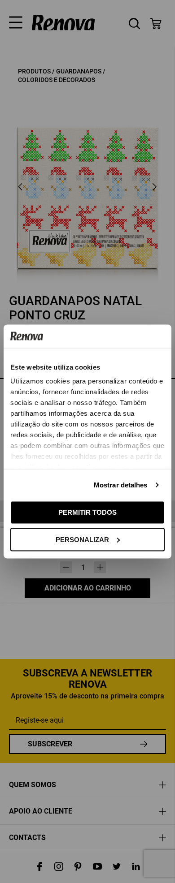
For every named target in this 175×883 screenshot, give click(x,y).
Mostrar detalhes (121, 485)
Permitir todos (87, 512)
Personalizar (82, 539)
